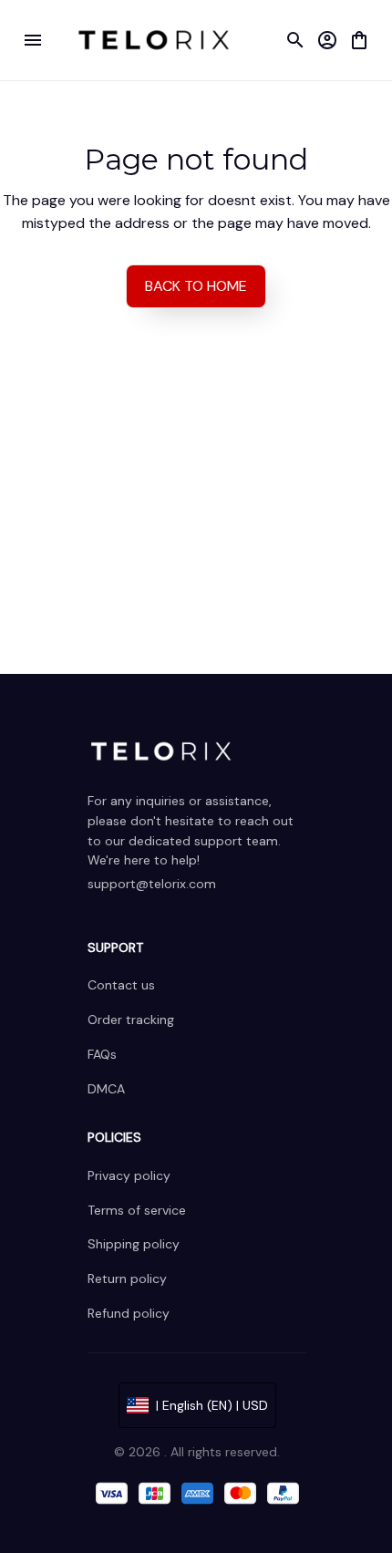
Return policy (127, 1278)
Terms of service (137, 1210)
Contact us (121, 985)
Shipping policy (134, 1244)
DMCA (106, 1089)
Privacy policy (129, 1175)
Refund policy (129, 1313)
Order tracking (131, 1019)
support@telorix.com (152, 883)
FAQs (102, 1054)
